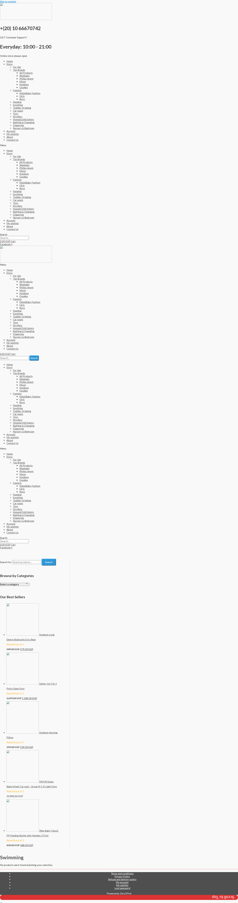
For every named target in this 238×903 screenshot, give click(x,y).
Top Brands (19, 69)
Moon (22, 81)
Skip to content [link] (8, 1)
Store (9, 64)
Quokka (23, 87)
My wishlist (12, 134)
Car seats (18, 110)
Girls (22, 96)
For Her (17, 67)
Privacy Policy (122, 876)
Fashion (17, 90)
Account (10, 131)
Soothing (18, 104)
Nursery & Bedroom (23, 128)
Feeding (17, 102)
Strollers (17, 116)
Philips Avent (26, 78)
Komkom (24, 84)
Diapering (18, 125)
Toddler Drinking (22, 107)
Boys (22, 99)
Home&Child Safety (23, 119)
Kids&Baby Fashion (29, 93)
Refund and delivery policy (122, 879)
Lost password (122, 888)
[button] (119, 145)
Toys (15, 113)
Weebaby (24, 75)
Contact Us (12, 139)
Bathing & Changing (23, 122)
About (9, 136)
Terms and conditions (122, 873)
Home (9, 61)
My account (122, 882)
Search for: (6, 562)
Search (48, 562)
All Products (26, 72)
